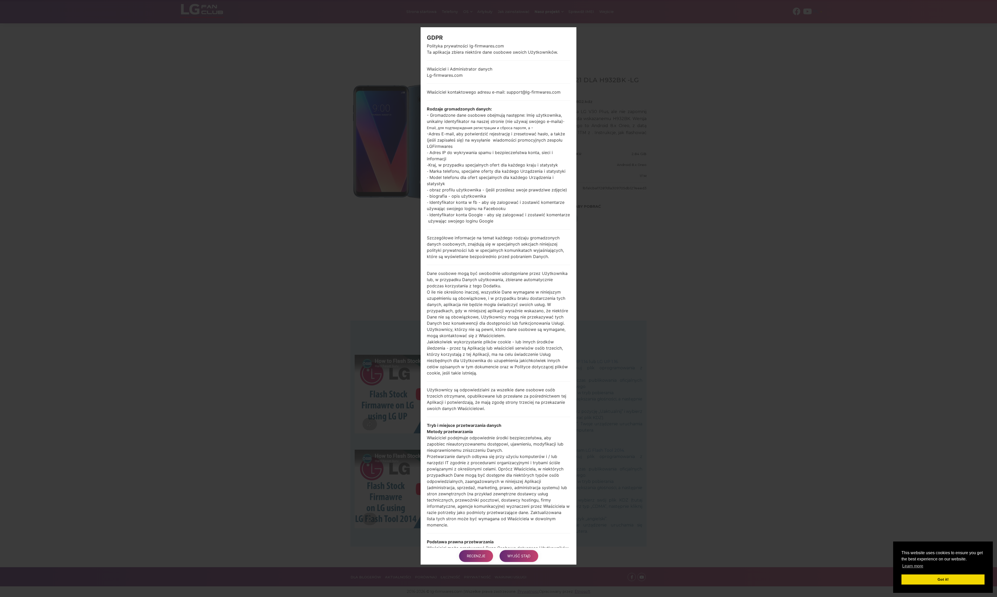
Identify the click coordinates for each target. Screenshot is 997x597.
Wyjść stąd (518, 556)
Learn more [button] (912, 566)
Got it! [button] (943, 579)
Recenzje (476, 556)
